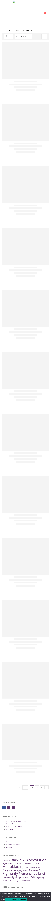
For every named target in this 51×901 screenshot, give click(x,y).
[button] (4, 14)
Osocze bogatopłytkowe (32, 867)
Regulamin (10, 829)
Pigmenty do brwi (31, 873)
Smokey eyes (17, 881)
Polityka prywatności (14, 826)
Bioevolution (36, 859)
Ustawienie (10, 842)
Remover (7, 880)
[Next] (46, 787)
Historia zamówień (13, 844)
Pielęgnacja (8, 870)
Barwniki (18, 859)
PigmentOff (35, 870)
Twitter (8, 807)
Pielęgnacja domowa (22, 871)
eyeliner (7, 863)
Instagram (13, 807)
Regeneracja (40, 878)
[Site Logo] (25, 6)
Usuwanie (26, 881)
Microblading (13, 866)
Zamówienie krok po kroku (16, 821)
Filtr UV (15, 864)
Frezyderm (22, 864)
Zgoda (8, 899)
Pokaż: (20, 787)
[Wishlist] (38, 14)
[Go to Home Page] (3, 30)
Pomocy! (9, 824)
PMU (32, 876)
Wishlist (9, 847)
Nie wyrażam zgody (19, 899)
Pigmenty (10, 873)
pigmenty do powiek (15, 877)
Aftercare (6, 860)
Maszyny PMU (33, 864)
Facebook (4, 807)
